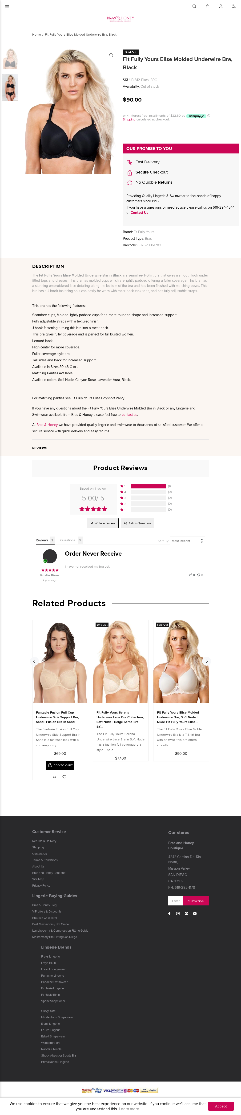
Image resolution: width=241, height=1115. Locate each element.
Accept (221, 1106)
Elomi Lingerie (50, 1023)
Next (206, 661)
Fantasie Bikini (50, 994)
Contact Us (139, 212)
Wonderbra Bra (50, 1043)
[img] (50, 570)
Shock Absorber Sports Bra (58, 1055)
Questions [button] (67, 540)
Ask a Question (140, 523)
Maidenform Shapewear (57, 1017)
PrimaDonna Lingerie (55, 1062)
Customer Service (49, 832)
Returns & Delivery (44, 841)
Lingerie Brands (56, 947)
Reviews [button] (42, 540)
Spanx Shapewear (53, 1001)
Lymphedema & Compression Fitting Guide (60, 930)
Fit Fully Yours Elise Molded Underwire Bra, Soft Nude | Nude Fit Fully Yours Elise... (178, 717)
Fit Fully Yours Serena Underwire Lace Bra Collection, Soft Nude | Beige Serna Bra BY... (120, 719)
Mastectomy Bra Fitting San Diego (54, 937)
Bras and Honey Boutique (48, 873)
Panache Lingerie (52, 975)
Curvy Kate (48, 1011)
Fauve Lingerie (50, 1030)
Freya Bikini (48, 963)
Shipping (129, 119)
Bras (148, 238)
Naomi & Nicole (51, 1049)
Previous (34, 661)
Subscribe (196, 901)
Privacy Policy (41, 885)
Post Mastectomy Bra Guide (50, 924)
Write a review (105, 523)
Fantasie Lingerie (52, 988)
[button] (146, 486)
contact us (129, 414)
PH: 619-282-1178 (181, 887)
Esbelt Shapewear (53, 1036)
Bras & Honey (47, 424)
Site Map (38, 879)
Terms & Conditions (45, 860)
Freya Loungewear (53, 969)
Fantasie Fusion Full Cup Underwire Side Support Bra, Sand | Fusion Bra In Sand (57, 717)
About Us (38, 866)
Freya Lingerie (50, 956)
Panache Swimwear (54, 982)
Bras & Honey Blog (44, 905)
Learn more (129, 1109)
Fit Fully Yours (144, 231)
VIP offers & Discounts (46, 911)
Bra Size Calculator (44, 918)
